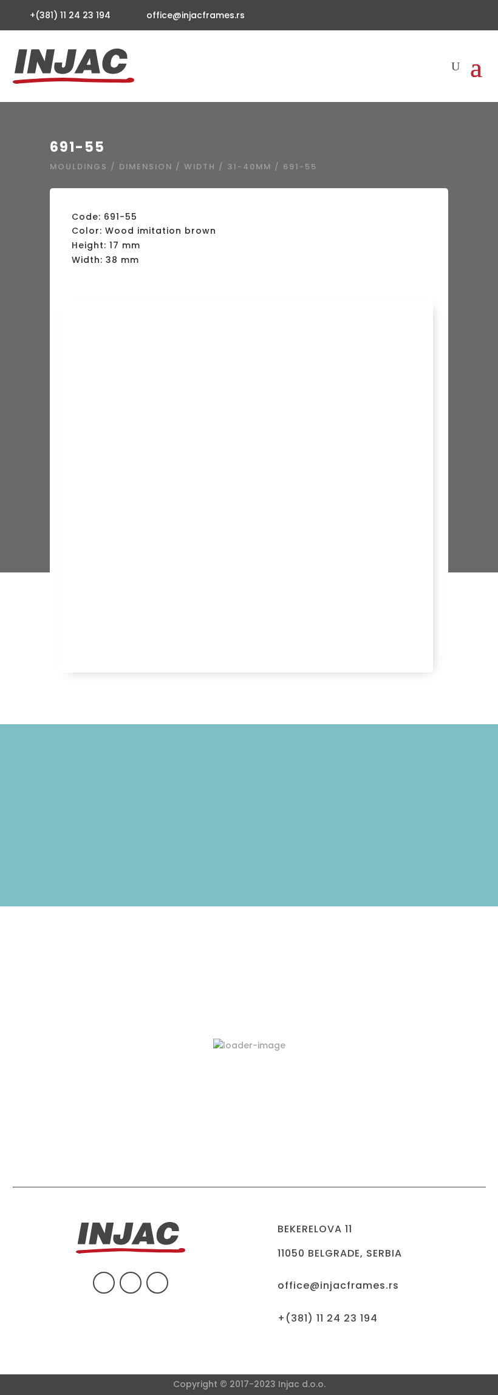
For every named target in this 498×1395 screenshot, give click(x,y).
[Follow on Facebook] (104, 1283)
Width (200, 166)
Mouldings (78, 166)
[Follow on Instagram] (157, 1283)
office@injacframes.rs (195, 15)
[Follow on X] (131, 1283)
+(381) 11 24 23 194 (328, 1318)
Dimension (145, 166)
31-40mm (249, 166)
